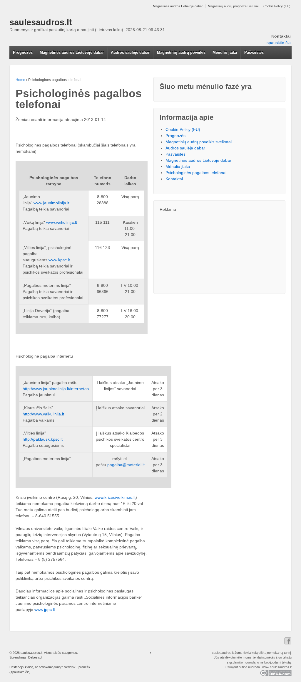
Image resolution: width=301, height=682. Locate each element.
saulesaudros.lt (40, 22)
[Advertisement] (204, 249)
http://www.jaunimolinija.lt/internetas (56, 388)
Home (20, 80)
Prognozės (23, 52)
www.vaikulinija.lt (61, 222)
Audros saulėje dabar (130, 52)
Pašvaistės (254, 52)
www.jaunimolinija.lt (51, 203)
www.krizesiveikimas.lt (115, 497)
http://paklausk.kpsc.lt (43, 439)
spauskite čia (279, 42)
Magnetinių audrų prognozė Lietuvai (233, 6)
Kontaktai (174, 178)
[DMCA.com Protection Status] (276, 672)
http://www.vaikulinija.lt (43, 414)
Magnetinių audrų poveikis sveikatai (198, 141)
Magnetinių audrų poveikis (181, 52)
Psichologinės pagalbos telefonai (195, 172)
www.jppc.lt (44, 609)
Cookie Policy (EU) (276, 6)
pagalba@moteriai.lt (126, 464)
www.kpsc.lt (59, 259)
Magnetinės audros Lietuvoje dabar (178, 6)
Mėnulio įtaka (225, 52)
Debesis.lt (35, 657)
